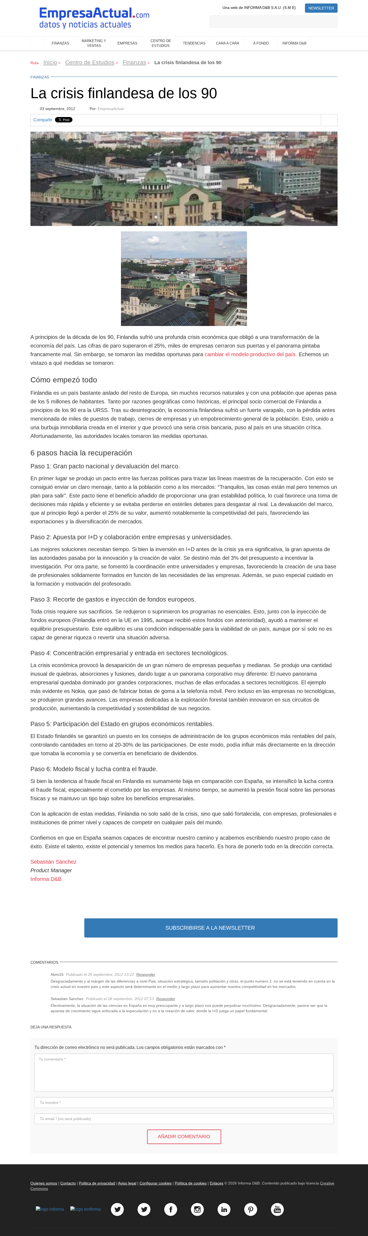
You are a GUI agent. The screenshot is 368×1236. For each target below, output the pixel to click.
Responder (145, 974)
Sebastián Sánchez (53, 862)
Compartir (42, 120)
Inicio (37, 43)
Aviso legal (127, 1183)
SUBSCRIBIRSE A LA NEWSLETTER (210, 928)
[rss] (300, 7)
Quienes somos (43, 1183)
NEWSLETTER (321, 8)
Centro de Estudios (161, 43)
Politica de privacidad (97, 1183)
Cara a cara (227, 43)
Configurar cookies (156, 1183)
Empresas (127, 43)
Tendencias (194, 43)
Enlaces (216, 1183)
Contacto (68, 1183)
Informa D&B (294, 43)
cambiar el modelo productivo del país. (251, 354)
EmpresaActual (111, 109)
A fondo (261, 43)
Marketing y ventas (94, 43)
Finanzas (60, 43)
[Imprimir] (329, 119)
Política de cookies (191, 1183)
